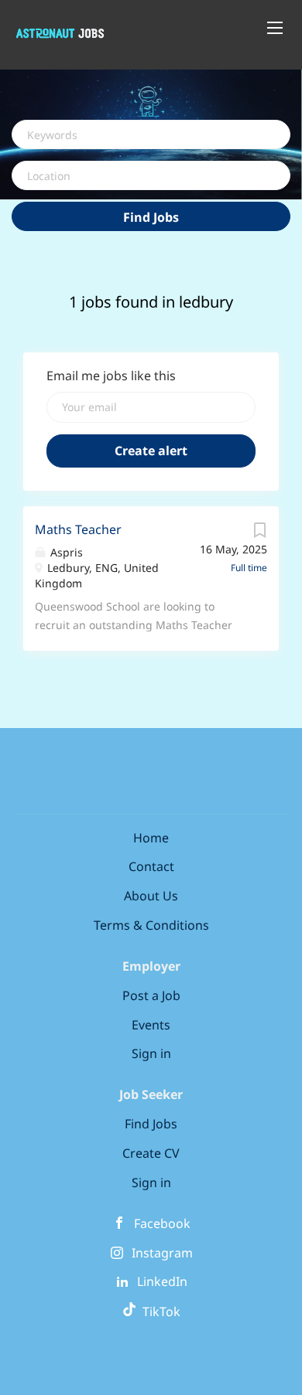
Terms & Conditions (151, 925)
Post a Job (151, 995)
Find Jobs (151, 217)
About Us (151, 895)
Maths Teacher (78, 529)
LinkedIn (162, 1281)
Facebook (162, 1223)
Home (151, 837)
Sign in (151, 1053)
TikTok (158, 1311)
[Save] (259, 533)
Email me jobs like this (111, 375)
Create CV (151, 1153)
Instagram (162, 1252)
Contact (151, 866)
